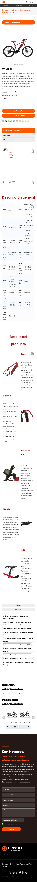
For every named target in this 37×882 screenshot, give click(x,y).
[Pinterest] (26, 872)
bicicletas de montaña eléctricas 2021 (16, 645)
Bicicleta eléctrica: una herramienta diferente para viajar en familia (26, 694)
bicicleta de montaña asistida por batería (18, 658)
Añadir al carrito (18, 116)
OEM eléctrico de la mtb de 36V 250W (17, 628)
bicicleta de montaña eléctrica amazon (17, 655)
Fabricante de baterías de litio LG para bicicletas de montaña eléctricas (17, 623)
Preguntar (20, 111)
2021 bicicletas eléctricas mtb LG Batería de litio (18, 640)
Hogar (6, 5)
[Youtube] (20, 872)
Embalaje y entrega (10, 135)
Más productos (8, 140)
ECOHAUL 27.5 (12, 723)
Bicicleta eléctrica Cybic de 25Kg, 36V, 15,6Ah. (17, 650)
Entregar (11, 829)
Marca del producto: (8, 95)
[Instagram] (23, 872)
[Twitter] (16, 872)
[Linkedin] (13, 872)
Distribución (18, 5)
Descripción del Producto (12, 130)
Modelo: (4, 92)
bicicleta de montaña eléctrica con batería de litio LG (15, 617)
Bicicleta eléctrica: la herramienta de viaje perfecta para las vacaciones (10, 694)
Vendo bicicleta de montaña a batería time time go (18, 663)
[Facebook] (10, 872)
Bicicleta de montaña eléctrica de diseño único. (18, 633)
